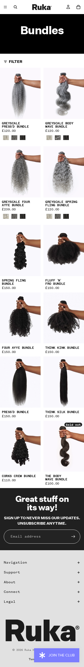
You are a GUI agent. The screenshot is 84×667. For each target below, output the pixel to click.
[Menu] (5, 7)
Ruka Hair (31, 650)
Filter (15, 61)
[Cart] (78, 7)
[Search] (15, 7)
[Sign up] (73, 537)
